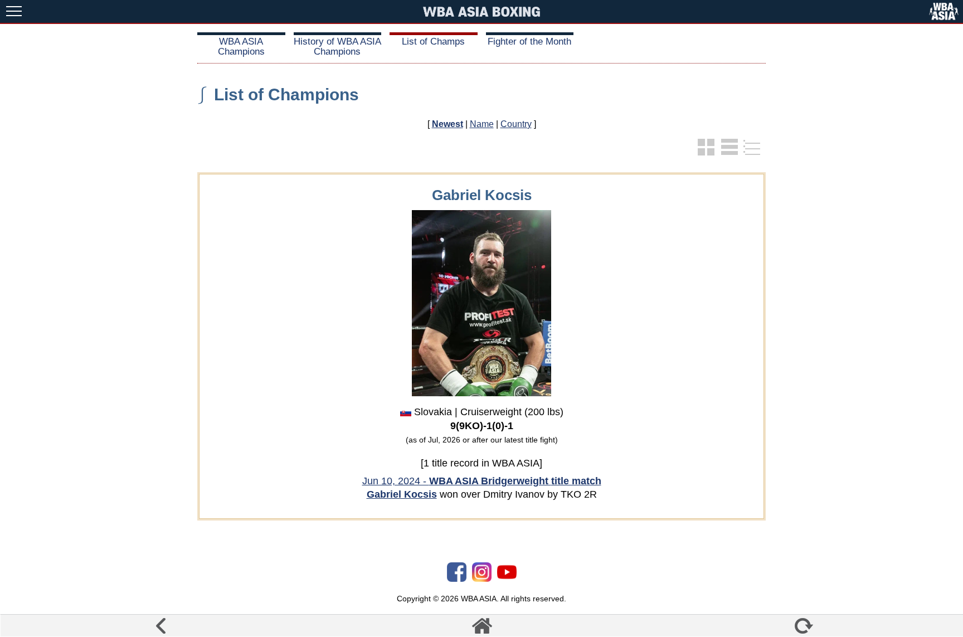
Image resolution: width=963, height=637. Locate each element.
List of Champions (286, 94)
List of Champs (433, 41)
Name (482, 124)
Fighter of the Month (529, 41)
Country (516, 124)
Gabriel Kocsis (402, 494)
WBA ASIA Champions (241, 46)
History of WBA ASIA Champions (337, 46)
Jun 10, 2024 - (481, 481)
